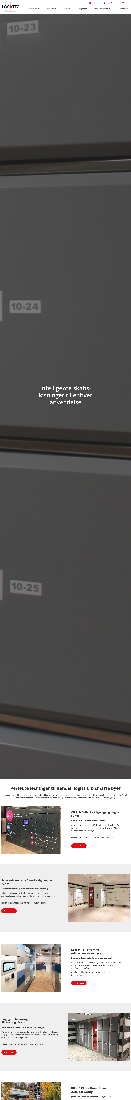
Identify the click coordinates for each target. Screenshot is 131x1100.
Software (67, 9)
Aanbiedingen (123, 9)
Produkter (50, 9)
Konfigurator (82, 9)
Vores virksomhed (101, 9)
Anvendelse (32, 9)
